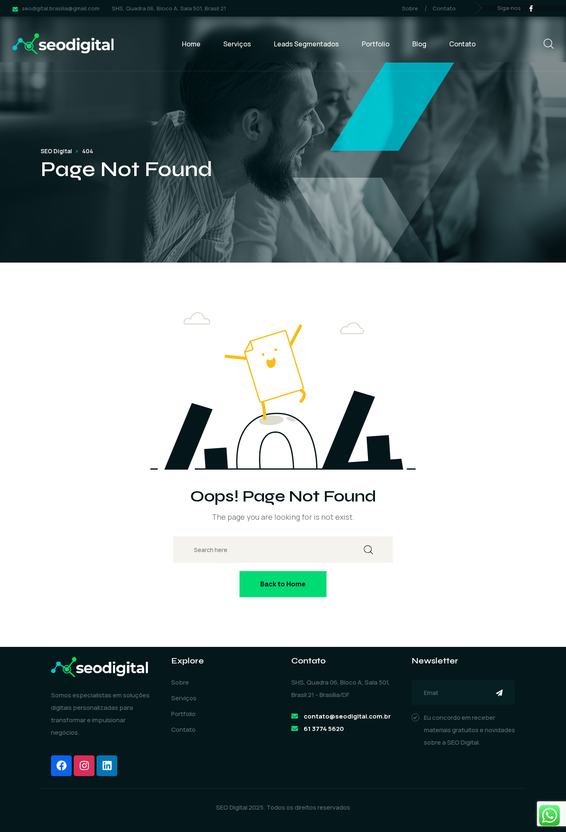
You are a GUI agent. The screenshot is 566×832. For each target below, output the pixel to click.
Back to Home (283, 583)
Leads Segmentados (306, 43)
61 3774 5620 (324, 728)
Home (191, 43)
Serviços (237, 43)
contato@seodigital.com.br (347, 716)
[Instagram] (84, 765)
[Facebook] (61, 765)
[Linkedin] (107, 765)
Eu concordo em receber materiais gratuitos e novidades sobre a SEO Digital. (469, 730)
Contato (444, 8)
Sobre (410, 8)
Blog (419, 43)
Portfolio (375, 43)
